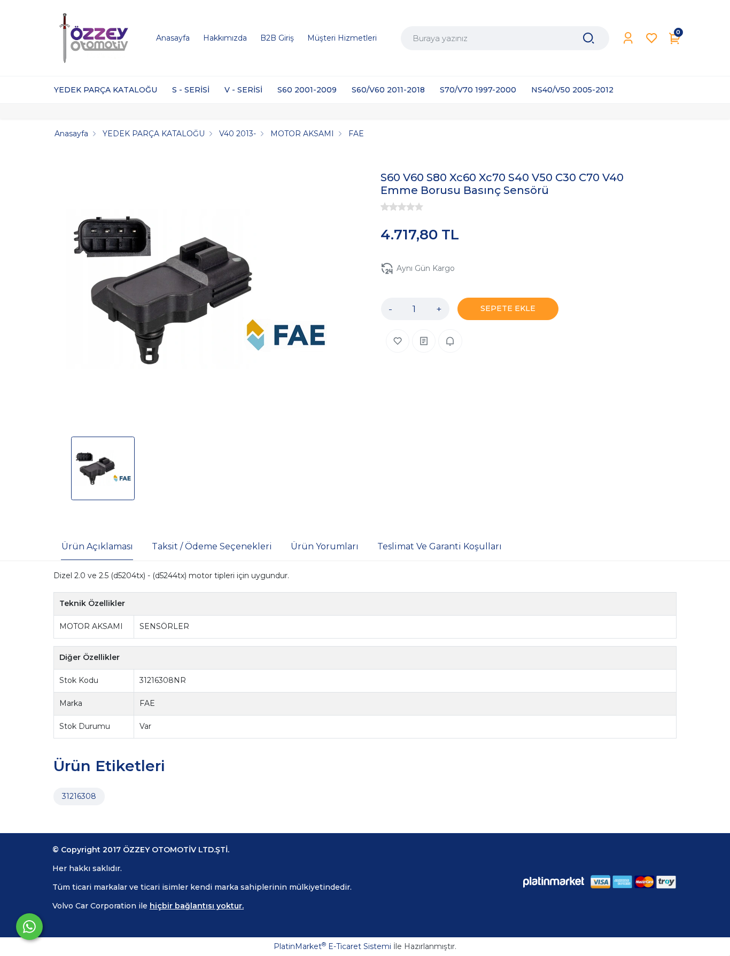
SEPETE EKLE (507, 308)
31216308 (79, 796)
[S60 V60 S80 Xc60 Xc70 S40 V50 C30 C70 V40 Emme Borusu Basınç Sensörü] (197, 291)
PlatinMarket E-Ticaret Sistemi (332, 946)
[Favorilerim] (651, 38)
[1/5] (384, 207)
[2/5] (389, 207)
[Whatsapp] (29, 926)
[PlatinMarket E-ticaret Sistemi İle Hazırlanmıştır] (553, 882)
